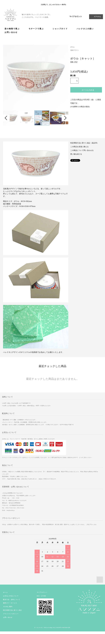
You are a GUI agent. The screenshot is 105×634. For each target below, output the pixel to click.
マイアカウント (75, 16)
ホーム (5, 592)
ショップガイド (60, 28)
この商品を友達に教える (79, 147)
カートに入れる (88, 90)
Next (65, 117)
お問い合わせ (11, 32)
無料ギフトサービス (10, 603)
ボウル (72, 47)
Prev (6, 117)
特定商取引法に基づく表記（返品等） (84, 143)
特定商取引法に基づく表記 (12, 610)
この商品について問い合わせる (82, 150)
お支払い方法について (11, 596)
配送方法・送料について (11, 599)
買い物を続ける (76, 154)
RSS (38, 596)
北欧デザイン (74, 50)
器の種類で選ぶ (12, 28)
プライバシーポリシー (11, 613)
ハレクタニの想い (85, 28)
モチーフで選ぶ (36, 28)
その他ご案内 (7, 606)
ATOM (43, 596)
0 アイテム (97, 16)
